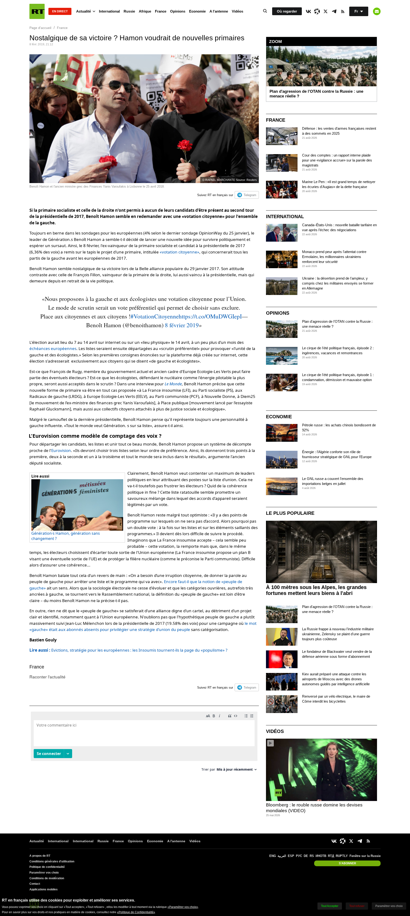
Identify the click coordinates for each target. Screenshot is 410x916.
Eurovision (61, 450)
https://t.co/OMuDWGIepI (210, 316)
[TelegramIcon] (334, 11)
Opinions (177, 11)
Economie (197, 11)
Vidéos (237, 11)
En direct (60, 11)
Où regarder (287, 11)
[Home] (37, 11)
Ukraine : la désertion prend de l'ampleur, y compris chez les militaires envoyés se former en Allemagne (337, 283)
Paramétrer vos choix (44, 872)
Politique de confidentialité (47, 867)
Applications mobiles (43, 889)
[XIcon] (325, 11)
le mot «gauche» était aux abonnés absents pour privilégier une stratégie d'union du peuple (142, 626)
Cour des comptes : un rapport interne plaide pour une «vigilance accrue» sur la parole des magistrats (337, 160)
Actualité (83, 11)
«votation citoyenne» (179, 252)
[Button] (377, 11)
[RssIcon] (342, 11)
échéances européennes (52, 348)
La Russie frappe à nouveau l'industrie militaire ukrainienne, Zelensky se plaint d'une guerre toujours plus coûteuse (338, 634)
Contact (34, 883)
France (160, 11)
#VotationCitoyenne (154, 316)
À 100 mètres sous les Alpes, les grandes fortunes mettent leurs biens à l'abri (316, 590)
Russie (129, 11)
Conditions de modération (46, 878)
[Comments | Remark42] (144, 743)
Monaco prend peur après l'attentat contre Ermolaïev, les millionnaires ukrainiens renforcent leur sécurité (334, 257)
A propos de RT (39, 855)
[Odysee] (317, 11)
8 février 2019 (182, 325)
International (109, 11)
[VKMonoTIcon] (308, 11)
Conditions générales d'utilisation (51, 861)
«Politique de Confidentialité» (136, 912)
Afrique (145, 11)
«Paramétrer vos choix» (183, 907)
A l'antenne (219, 11)
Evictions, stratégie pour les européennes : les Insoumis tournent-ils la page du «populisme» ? (128, 650)
